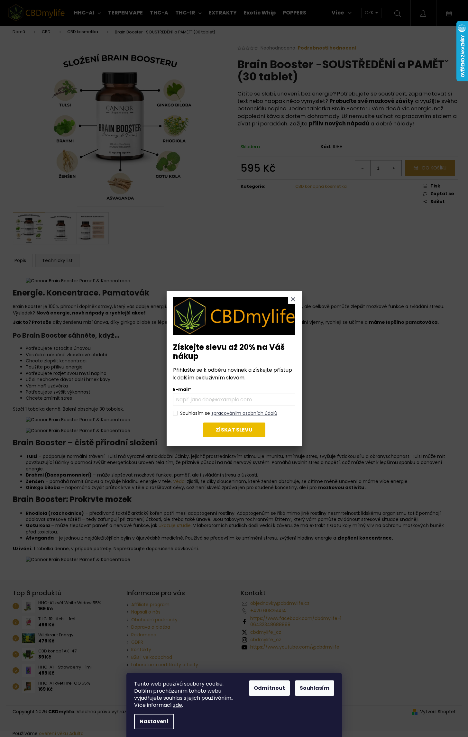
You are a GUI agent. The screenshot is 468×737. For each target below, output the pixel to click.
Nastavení (154, 721)
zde (177, 705)
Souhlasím (314, 688)
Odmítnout (269, 688)
